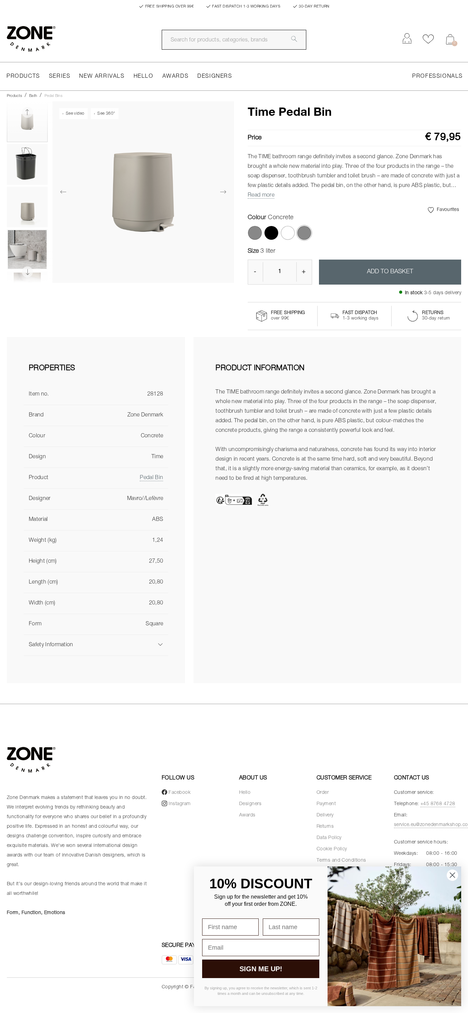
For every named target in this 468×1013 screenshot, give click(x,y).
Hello (143, 76)
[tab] (96, 374)
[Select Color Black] (271, 233)
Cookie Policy (332, 849)
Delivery (325, 815)
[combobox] (234, 40)
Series (60, 76)
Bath (33, 96)
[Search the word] (294, 39)
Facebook (179, 792)
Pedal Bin (151, 478)
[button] (27, 121)
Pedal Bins (53, 96)
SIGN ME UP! (260, 969)
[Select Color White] (288, 233)
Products (23, 76)
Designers (214, 76)
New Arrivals (101, 76)
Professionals (437, 76)
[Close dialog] (452, 875)
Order (323, 792)
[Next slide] (27, 271)
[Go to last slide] (27, 112)
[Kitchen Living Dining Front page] (31, 39)
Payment (326, 804)
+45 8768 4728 (437, 804)
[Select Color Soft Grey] (255, 233)
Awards (175, 76)
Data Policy (329, 838)
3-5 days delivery (442, 293)
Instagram (179, 804)
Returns (325, 826)
